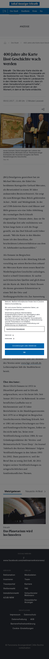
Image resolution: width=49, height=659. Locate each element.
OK (24, 352)
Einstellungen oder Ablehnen (24, 346)
